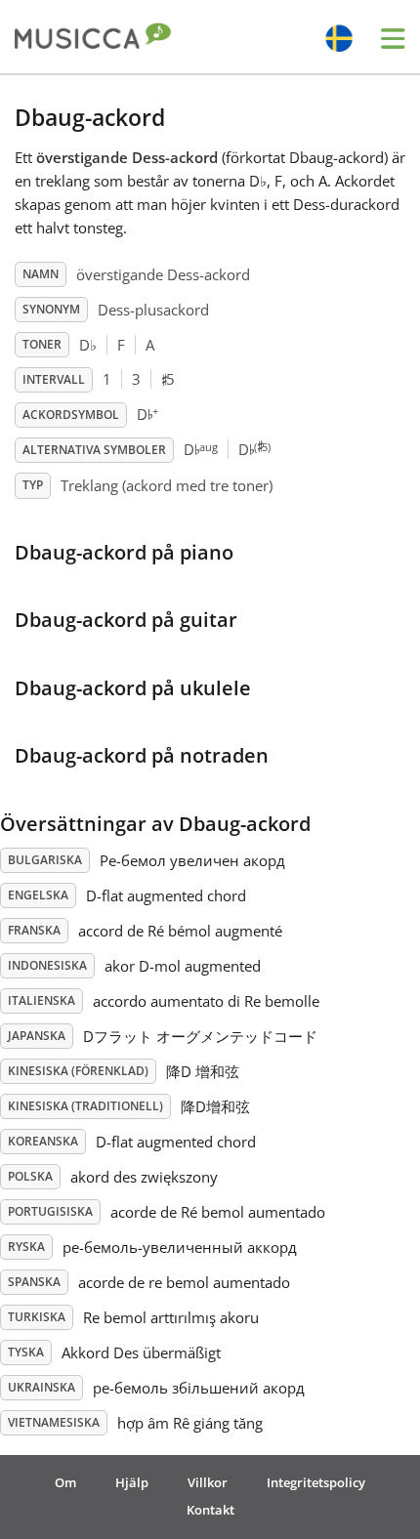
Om (65, 1482)
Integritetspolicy (316, 1482)
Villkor (208, 1482)
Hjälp (131, 1482)
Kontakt (210, 1509)
